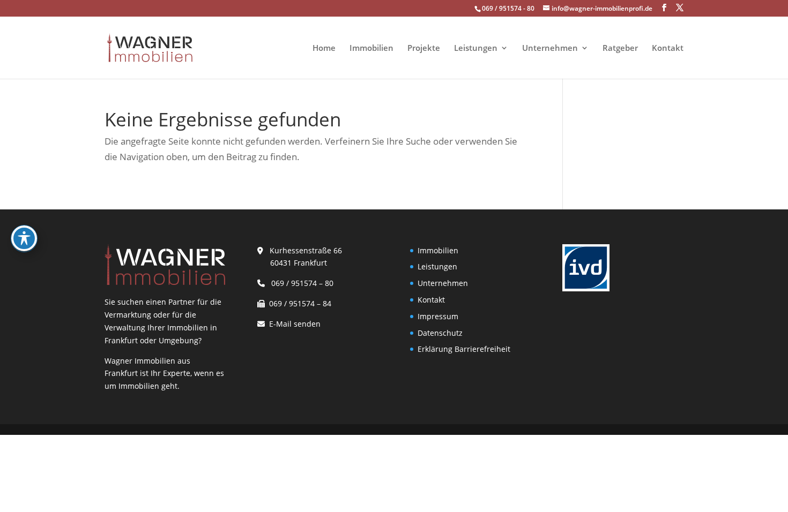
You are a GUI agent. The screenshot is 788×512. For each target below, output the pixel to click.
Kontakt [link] (667, 48)
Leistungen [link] (475, 48)
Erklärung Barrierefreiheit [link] (464, 349)
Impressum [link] (438, 316)
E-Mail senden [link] (295, 324)
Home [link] (324, 48)
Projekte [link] (423, 48)
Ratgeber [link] (620, 48)
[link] (149, 47)
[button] (664, 8)
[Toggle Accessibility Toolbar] (24, 238)
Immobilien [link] (371, 48)
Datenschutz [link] (440, 333)
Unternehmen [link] (550, 48)
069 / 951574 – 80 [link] (300, 283)
